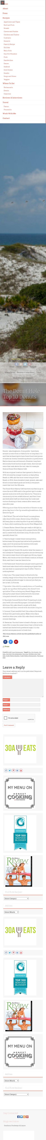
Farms (6, 106)
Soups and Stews (10, 76)
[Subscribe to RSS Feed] (24, 1117)
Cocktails (7, 38)
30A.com (25, 654)
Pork (5, 57)
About (5, 8)
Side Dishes (8, 70)
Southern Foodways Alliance (15, 1126)
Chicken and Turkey (11, 35)
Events (6, 91)
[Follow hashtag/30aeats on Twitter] (21, 1117)
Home (5, 4)
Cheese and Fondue (11, 31)
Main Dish (8, 51)
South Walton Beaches (13, 656)
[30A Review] (18, 871)
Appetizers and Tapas (12, 22)
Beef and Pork (9, 25)
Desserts (7, 41)
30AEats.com (33, 654)
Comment (7, 677)
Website (6, 710)
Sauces (6, 63)
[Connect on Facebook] (18, 1117)
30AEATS (23, 355)
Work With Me (9, 113)
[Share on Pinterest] (16, 643)
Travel (5, 102)
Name (6, 700)
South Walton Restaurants (28, 656)
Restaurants (8, 87)
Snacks (6, 73)
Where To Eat (8, 83)
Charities (7, 94)
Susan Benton (26, 401)
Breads (6, 28)
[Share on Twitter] (11, 643)
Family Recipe (9, 44)
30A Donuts (34, 652)
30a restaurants (17, 654)
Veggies (7, 79)
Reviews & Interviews (12, 98)
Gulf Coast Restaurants (16, 652)
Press (5, 13)
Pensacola (7, 110)
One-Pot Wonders (10, 54)
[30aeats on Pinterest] (27, 1117)
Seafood (7, 67)
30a (29, 652)
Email (6, 705)
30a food (8, 654)
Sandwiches (8, 60)
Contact (6, 118)
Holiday (7, 47)
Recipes (6, 18)
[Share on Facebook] (5, 643)
